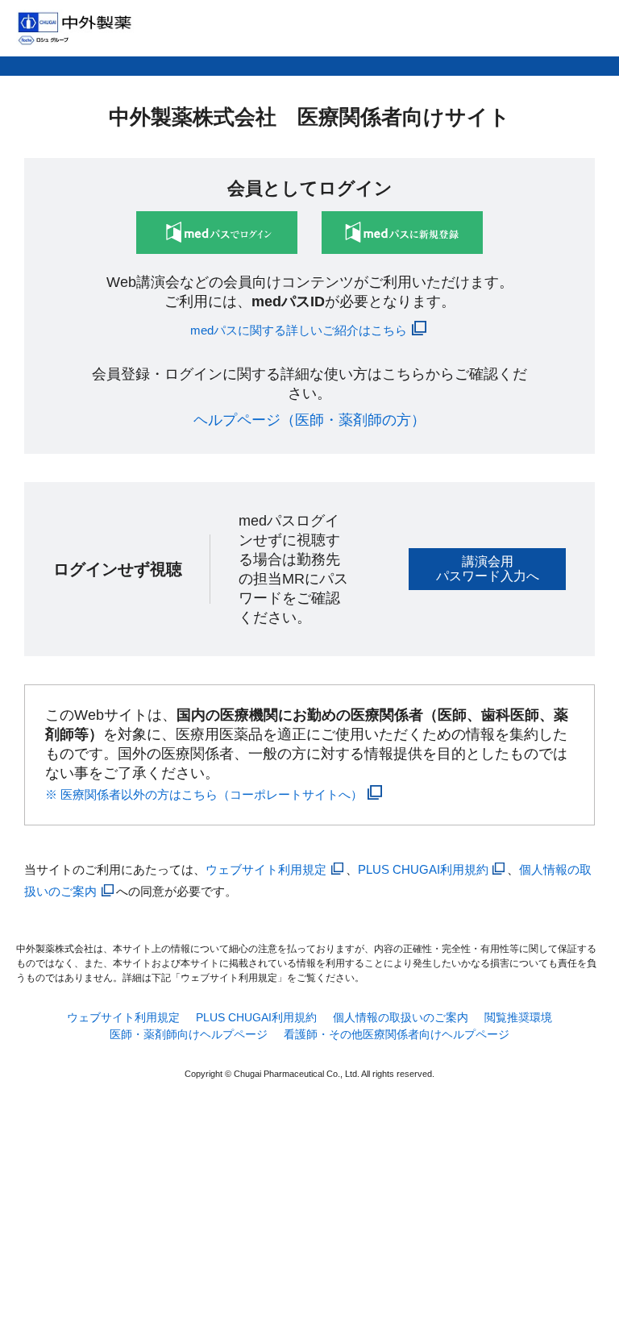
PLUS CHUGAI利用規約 (423, 869)
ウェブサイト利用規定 (266, 869)
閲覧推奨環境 (518, 1017)
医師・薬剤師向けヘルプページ (189, 1034)
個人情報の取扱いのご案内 (400, 1017)
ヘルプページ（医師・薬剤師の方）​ (309, 420)
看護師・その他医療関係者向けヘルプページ (396, 1034)
